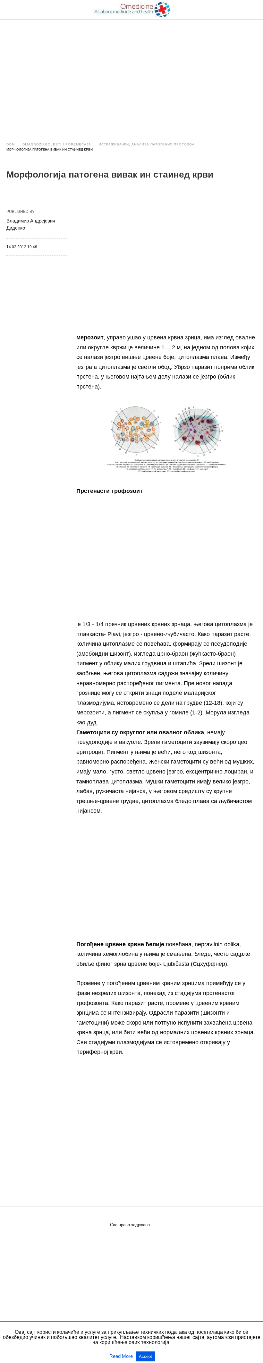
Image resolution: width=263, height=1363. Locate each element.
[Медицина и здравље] (131, 10)
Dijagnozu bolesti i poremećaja (56, 144)
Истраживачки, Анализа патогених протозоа (147, 144)
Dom (10, 144)
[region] (131, 74)
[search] (254, 9)
